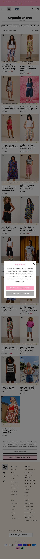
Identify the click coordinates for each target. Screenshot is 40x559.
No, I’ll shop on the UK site (20, 293)
